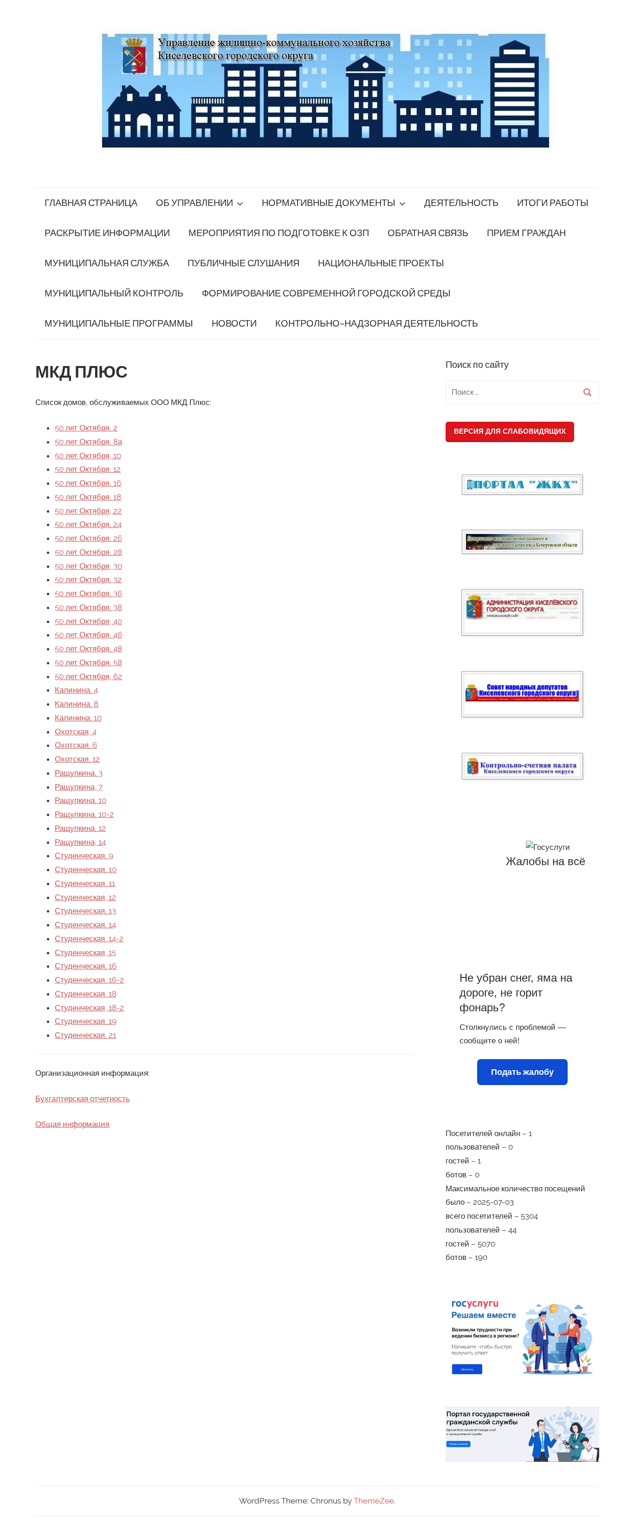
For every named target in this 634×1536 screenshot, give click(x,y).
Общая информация (72, 1124)
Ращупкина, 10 (80, 800)
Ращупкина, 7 (79, 786)
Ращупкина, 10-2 (84, 814)
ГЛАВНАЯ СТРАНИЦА (91, 203)
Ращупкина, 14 (80, 842)
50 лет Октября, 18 (88, 496)
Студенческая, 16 (85, 965)
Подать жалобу (522, 1072)
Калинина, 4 (76, 689)
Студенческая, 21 (85, 1035)
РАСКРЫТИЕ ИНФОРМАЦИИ (107, 233)
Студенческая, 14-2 (89, 938)
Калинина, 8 (76, 703)
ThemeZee (374, 1500)
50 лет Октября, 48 (88, 648)
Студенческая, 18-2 (89, 1007)
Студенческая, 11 (85, 883)
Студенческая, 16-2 (89, 979)
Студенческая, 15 (85, 952)
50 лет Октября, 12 (88, 469)
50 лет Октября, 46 (88, 634)
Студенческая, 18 (85, 993)
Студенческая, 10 (85, 869)
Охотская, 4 (76, 731)
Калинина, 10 (78, 717)
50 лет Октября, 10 (88, 455)
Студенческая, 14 (85, 924)
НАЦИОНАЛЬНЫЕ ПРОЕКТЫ (381, 263)
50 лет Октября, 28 (88, 552)
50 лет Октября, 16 (88, 483)
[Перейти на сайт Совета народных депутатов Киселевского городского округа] (522, 692)
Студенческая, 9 (84, 855)
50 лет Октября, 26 (88, 538)
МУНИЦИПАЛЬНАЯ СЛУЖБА (107, 263)
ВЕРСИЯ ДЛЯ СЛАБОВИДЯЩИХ (510, 431)
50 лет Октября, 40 (88, 621)
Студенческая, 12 (85, 897)
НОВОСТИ (234, 323)
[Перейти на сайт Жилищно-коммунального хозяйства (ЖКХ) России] (522, 484)
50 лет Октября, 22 (88, 510)
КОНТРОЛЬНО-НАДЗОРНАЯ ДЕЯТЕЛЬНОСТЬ (376, 323)
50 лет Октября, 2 (86, 427)
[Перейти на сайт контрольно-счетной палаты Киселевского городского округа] (522, 766)
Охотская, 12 (77, 759)
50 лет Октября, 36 (88, 593)
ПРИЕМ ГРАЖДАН (526, 233)
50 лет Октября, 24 (88, 524)
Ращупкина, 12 (80, 828)
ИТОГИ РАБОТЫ (553, 203)
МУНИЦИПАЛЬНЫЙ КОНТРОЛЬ (114, 293)
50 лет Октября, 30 (88, 566)
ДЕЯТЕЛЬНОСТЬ (461, 203)
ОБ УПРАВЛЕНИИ (194, 203)
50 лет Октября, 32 (88, 579)
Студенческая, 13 (85, 910)
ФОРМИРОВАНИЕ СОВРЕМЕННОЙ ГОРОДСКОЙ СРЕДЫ (326, 293)
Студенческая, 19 (85, 1021)
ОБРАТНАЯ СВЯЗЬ (428, 233)
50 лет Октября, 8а (88, 441)
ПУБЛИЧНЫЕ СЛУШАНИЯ (243, 263)
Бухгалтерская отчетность (82, 1098)
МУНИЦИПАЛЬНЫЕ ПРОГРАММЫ (119, 323)
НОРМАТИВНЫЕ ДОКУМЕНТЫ (328, 203)
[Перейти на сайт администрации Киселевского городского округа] (522, 606)
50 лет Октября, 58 (88, 662)
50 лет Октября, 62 (88, 676)
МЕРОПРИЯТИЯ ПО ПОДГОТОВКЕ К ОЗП (278, 233)
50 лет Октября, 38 (88, 607)
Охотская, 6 (76, 745)
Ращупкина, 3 (79, 773)
